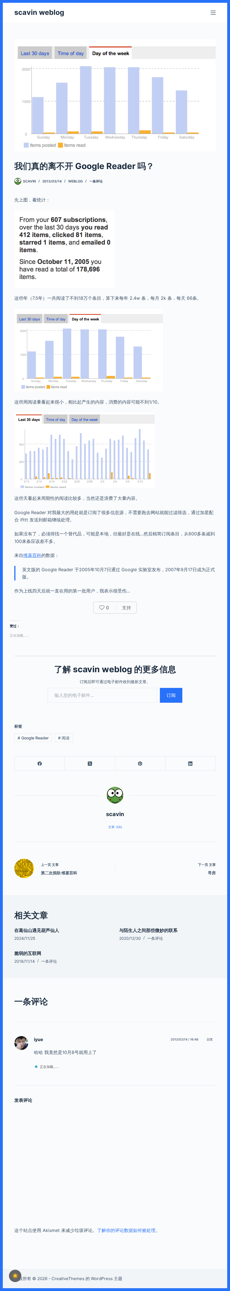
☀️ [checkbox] (15, 1276)
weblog (75, 181)
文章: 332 (115, 827)
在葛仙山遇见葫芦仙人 (36, 930)
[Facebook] (40, 763)
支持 (126, 607)
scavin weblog (39, 12)
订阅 (171, 695)
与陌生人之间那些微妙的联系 (148, 930)
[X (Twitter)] (90, 763)
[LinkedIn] (190, 763)
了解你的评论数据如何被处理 (126, 1230)
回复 (210, 1039)
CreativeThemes (68, 1278)
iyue (38, 1039)
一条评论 (96, 181)
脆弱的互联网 (27, 953)
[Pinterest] (140, 763)
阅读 (64, 737)
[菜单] (213, 12)
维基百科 (32, 555)
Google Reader (33, 737)
